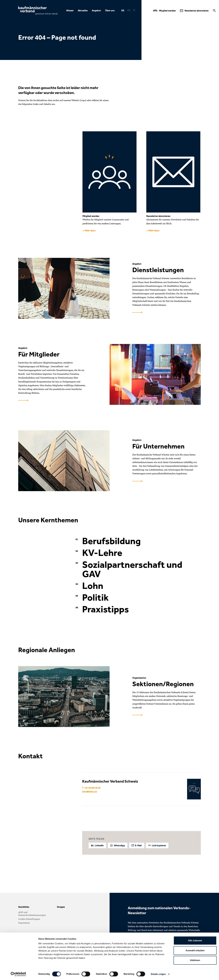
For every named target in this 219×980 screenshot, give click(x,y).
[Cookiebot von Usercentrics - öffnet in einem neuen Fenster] (18, 974)
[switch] (86, 974)
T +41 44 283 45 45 (91, 787)
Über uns (110, 10)
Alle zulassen (195, 940)
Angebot (96, 10)
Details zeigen (158, 974)
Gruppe (61, 906)
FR (128, 10)
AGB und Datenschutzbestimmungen (32, 914)
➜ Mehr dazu (89, 230)
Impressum (24, 922)
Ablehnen (195, 960)
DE (122, 10)
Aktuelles (83, 10)
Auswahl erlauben (195, 950)
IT (134, 10)
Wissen (70, 10)
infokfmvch (89, 791)
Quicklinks (23, 906)
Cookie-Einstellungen (29, 919)
